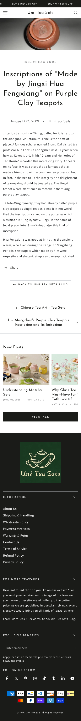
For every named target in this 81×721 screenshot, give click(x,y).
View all (40, 417)
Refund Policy (13, 555)
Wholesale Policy (16, 522)
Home (28, 62)
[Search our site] (75, 12)
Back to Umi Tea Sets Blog (43, 284)
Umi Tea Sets (33, 712)
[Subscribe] (75, 648)
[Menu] (5, 12)
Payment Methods (16, 529)
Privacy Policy (13, 562)
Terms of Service (15, 549)
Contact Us (11, 542)
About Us (10, 509)
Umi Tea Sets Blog (44, 62)
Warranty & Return (16, 535)
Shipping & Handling (18, 515)
